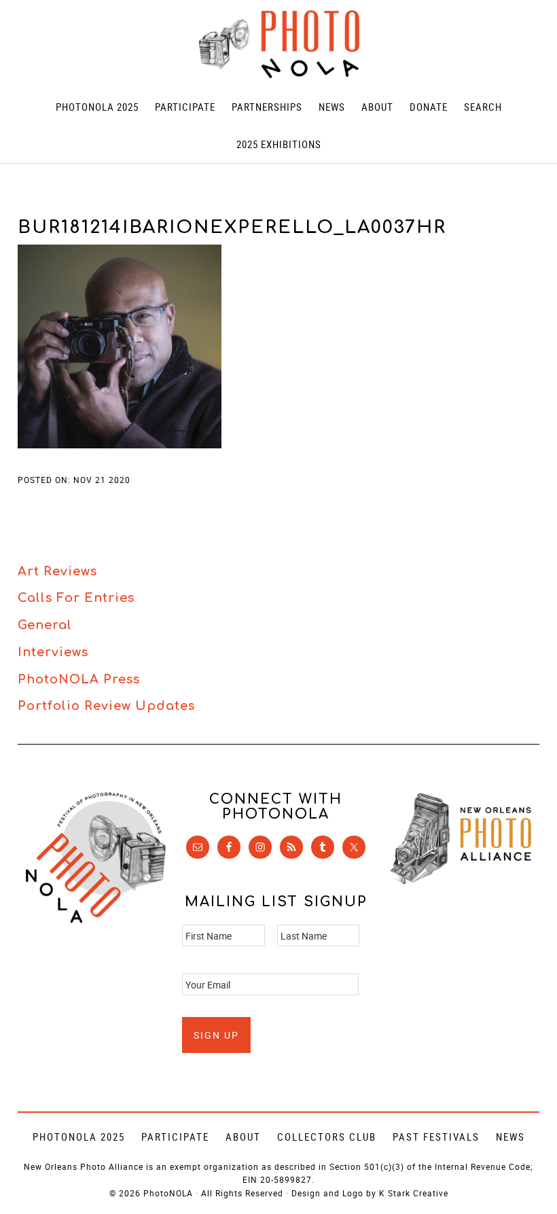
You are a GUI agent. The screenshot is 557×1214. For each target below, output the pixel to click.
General (45, 625)
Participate (175, 1136)
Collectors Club (326, 1136)
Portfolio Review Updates (106, 706)
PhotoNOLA (278, 44)
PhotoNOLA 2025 (79, 1136)
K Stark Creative (413, 1193)
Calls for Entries (76, 598)
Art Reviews (57, 571)
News (510, 1136)
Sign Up (216, 1035)
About (243, 1136)
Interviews (53, 652)
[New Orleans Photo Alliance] (461, 881)
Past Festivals (436, 1136)
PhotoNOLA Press (79, 679)
